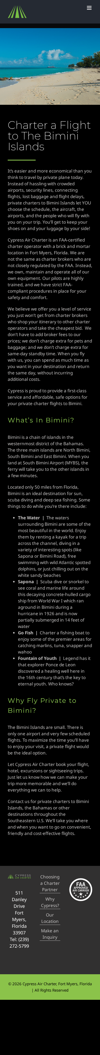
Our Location (50, 918)
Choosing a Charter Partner (50, 883)
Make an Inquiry (50, 934)
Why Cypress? (50, 902)
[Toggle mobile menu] (89, 7)
